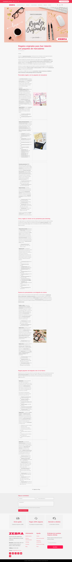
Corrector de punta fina (25, 287)
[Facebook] (13, 1)
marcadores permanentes (25, 180)
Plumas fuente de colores (25, 244)
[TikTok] (16, 1)
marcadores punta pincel (25, 116)
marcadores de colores (23, 78)
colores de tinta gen (26, 312)
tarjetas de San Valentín (26, 352)
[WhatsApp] (18, 1)
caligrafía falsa (23, 351)
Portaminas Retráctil (24, 155)
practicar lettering (46, 61)
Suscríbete (55, 547)
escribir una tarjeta (37, 67)
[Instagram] (15, 1)
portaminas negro (22, 346)
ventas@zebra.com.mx (7, 1)
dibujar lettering (21, 101)
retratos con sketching (44, 222)
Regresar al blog (37, 489)
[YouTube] (21, 553)
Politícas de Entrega (40, 544)
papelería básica (26, 348)
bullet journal (28, 101)
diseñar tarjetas (27, 100)
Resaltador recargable (24, 399)
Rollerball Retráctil (24, 135)
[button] (28, 5)
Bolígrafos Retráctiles (24, 150)
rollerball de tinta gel (22, 306)
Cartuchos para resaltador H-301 (26, 401)
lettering (24, 170)
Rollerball (23, 133)
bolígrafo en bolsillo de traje (27, 450)
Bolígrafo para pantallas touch (26, 396)
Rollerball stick (23, 204)
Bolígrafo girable (24, 473)
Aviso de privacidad (40, 538)
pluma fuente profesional (23, 237)
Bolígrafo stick (23, 476)
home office (30, 62)
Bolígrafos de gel (24, 266)
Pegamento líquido (24, 282)
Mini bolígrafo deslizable (25, 468)
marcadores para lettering (23, 122)
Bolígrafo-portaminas (24, 455)
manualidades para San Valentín (24, 102)
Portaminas (23, 151)
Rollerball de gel (24, 340)
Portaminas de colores (25, 261)
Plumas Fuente (23, 138)
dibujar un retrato (30, 67)
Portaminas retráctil (24, 199)
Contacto (27, 544)
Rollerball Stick (23, 153)
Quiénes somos (28, 536)
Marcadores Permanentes (25, 134)
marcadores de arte (22, 94)
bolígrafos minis (28, 346)
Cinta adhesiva (23, 284)
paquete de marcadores (27, 56)
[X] (18, 553)
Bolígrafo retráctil (24, 404)
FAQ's (37, 546)
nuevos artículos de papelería (23, 374)
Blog (26, 546)
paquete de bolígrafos (22, 353)
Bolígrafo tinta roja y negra (25, 458)
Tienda (37, 536)
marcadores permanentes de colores (25, 172)
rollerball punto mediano (23, 337)
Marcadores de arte (24, 271)
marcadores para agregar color (24, 127)
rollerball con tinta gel (31, 296)
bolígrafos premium (22, 442)
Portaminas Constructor (25, 278)
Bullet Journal (35, 297)
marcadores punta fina (39, 299)
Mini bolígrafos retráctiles (25, 362)
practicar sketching (33, 61)
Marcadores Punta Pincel (25, 139)
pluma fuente (29, 422)
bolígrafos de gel (21, 301)
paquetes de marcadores (24, 90)
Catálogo (27, 542)
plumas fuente (23, 296)
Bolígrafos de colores (24, 359)
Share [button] (20, 53)
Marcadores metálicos (24, 273)
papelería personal (27, 385)
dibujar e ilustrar (40, 61)
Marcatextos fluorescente (25, 144)
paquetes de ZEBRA (47, 59)
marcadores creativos (22, 89)
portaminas (29, 130)
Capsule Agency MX (45, 560)
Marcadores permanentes (25, 267)
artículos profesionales (26, 418)
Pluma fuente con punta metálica (26, 406)
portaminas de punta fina (23, 126)
